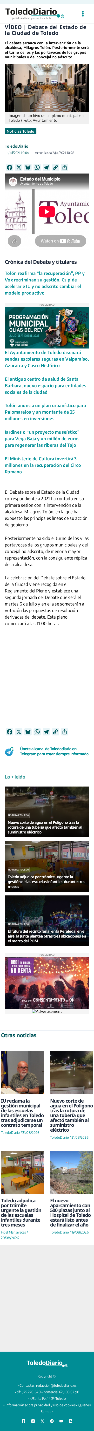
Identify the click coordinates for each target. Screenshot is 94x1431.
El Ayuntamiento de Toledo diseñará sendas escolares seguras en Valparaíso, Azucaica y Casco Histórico (47, 358)
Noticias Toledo (20, 131)
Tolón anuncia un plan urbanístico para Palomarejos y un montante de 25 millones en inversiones (45, 411)
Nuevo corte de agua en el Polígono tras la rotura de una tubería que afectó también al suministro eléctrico (71, 1115)
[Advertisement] (47, 681)
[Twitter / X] (42, 1421)
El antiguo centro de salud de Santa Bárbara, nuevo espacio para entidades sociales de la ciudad (45, 385)
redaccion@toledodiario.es (56, 1385)
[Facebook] (24, 1421)
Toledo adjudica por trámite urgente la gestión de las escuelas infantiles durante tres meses (21, 1212)
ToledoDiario (16, 146)
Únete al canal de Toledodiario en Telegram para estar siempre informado (54, 751)
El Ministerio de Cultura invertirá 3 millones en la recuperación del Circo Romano (43, 465)
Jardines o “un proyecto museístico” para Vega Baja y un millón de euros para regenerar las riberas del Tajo (42, 438)
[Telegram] (52, 1421)
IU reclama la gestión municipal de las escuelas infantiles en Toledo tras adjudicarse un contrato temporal (22, 1113)
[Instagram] (33, 1421)
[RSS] (71, 1421)
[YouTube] (61, 1421)
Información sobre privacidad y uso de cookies (41, 1405)
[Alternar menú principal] (82, 14)
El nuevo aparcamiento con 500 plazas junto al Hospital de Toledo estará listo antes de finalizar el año (70, 1212)
